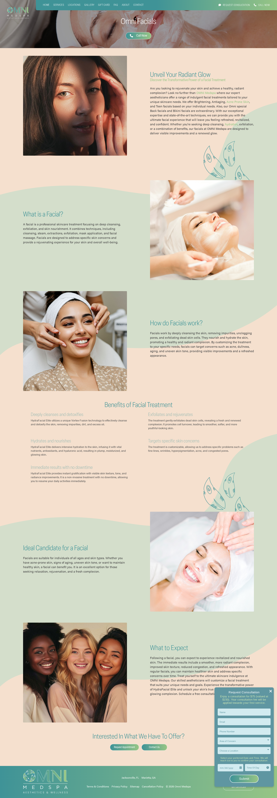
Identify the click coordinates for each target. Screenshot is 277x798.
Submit (244, 778)
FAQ (116, 5)
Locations (74, 5)
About (126, 5)
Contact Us (154, 747)
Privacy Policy (119, 786)
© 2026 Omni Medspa (178, 786)
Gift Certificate (238, 787)
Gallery (89, 5)
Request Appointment (124, 747)
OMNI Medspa (206, 92)
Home (46, 5)
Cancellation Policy (152, 786)
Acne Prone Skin (238, 101)
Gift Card (104, 5)
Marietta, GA (149, 777)
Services (58, 5)
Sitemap (134, 786)
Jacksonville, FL (130, 777)
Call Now (140, 35)
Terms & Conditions (98, 786)
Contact (138, 5)
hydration (231, 124)
